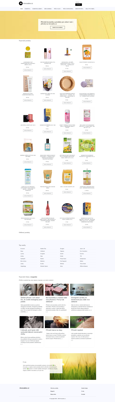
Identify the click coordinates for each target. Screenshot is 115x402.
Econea (82, 253)
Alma (61, 266)
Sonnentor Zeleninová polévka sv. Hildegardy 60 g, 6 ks (87, 156)
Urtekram (42, 251)
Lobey (22, 263)
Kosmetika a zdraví (37, 8)
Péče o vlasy (57, 8)
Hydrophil (23, 258)
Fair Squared (63, 261)
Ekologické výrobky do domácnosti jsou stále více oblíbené (80, 299)
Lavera (22, 253)
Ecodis (42, 263)
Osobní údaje (84, 388)
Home (21, 8)
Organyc (62, 251)
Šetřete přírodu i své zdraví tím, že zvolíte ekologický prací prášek (31, 299)
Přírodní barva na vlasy (54, 330)
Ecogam (62, 248)
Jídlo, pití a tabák (90, 8)
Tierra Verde (83, 263)
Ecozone (23, 248)
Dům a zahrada (47, 8)
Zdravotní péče (79, 8)
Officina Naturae (84, 266)
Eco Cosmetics (83, 251)
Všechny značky (54, 388)
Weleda (62, 263)
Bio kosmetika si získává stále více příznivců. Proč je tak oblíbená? (56, 299)
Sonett (61, 253)
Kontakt (83, 394)
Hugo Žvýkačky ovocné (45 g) (87, 62)
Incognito (42, 253)
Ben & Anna (23, 261)
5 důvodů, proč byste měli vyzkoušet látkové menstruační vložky (31, 332)
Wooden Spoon (44, 266)
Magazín (52, 391)
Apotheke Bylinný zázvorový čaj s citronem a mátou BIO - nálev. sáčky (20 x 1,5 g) (67, 156)
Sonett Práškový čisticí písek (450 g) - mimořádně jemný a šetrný (67, 126)
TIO (81, 256)
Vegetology (23, 266)
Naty (41, 256)
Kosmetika (27, 8)
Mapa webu (53, 394)
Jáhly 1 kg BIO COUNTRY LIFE (67, 186)
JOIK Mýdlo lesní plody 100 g (28, 125)
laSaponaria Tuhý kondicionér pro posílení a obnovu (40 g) (28, 63)
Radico (42, 258)
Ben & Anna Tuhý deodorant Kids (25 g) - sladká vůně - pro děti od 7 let (87, 126)
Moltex (81, 261)
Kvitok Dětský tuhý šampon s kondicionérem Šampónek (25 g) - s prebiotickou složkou (87, 95)
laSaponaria (83, 258)
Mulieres (42, 261)
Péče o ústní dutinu (68, 8)
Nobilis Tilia (43, 248)
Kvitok (61, 256)
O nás (82, 391)
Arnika (22, 256)
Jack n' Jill (82, 248)
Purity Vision (63, 258)
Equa (22, 251)
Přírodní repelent (77, 330)
